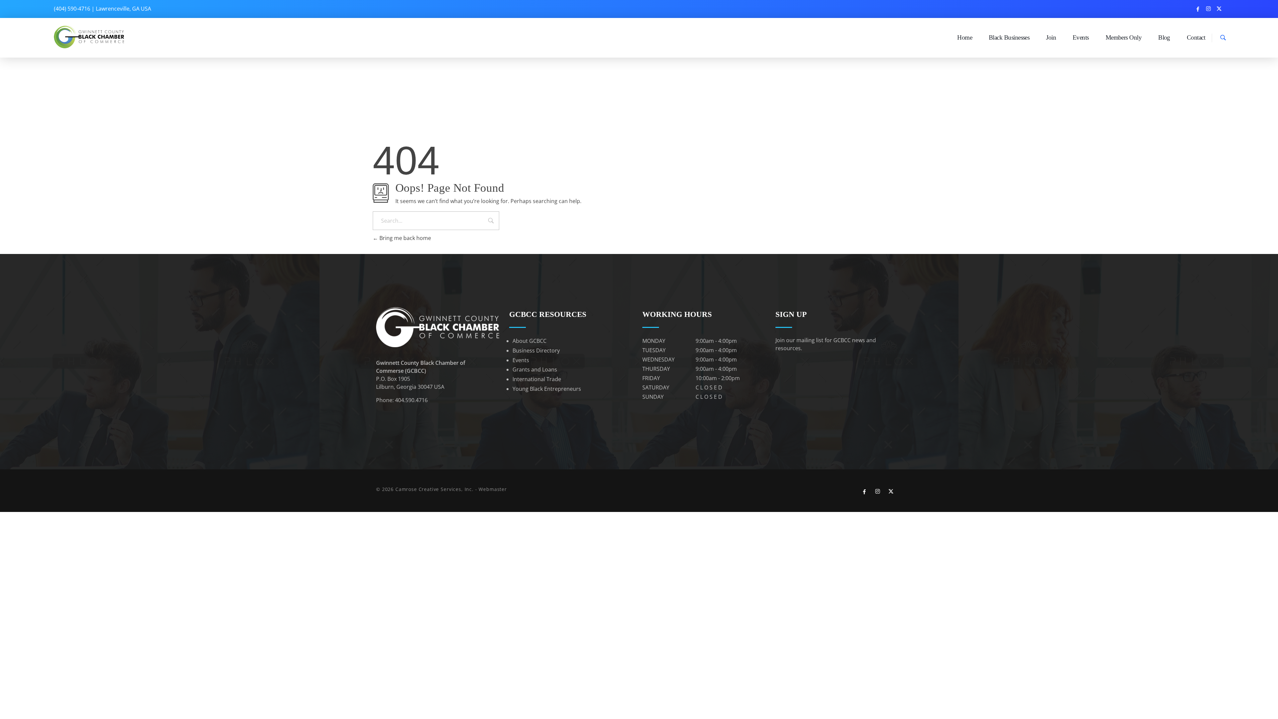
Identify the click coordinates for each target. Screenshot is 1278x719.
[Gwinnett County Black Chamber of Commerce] (90, 36)
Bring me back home (404, 238)
